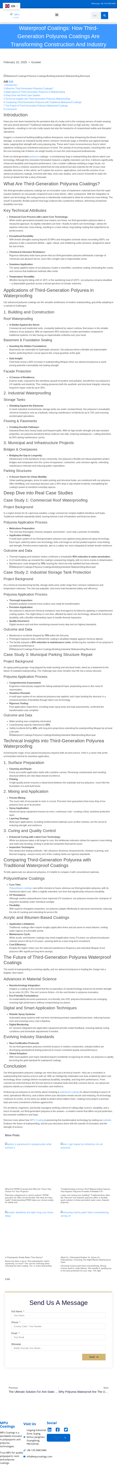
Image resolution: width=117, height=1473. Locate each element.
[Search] (104, 15)
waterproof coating (69, 1092)
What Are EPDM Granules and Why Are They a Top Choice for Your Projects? (28, 1190)
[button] (57, 14)
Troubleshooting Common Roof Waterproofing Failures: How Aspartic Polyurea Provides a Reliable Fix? (86, 1190)
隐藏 (11, 81)
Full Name (17, 1311)
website (107, 1120)
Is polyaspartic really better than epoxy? (24, 1257)
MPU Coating (37, 1120)
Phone (15, 1322)
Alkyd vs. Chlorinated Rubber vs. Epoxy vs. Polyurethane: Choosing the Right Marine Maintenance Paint (86, 1259)
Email (14, 1333)
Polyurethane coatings (20, 888)
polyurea (34, 156)
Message (16, 1344)
